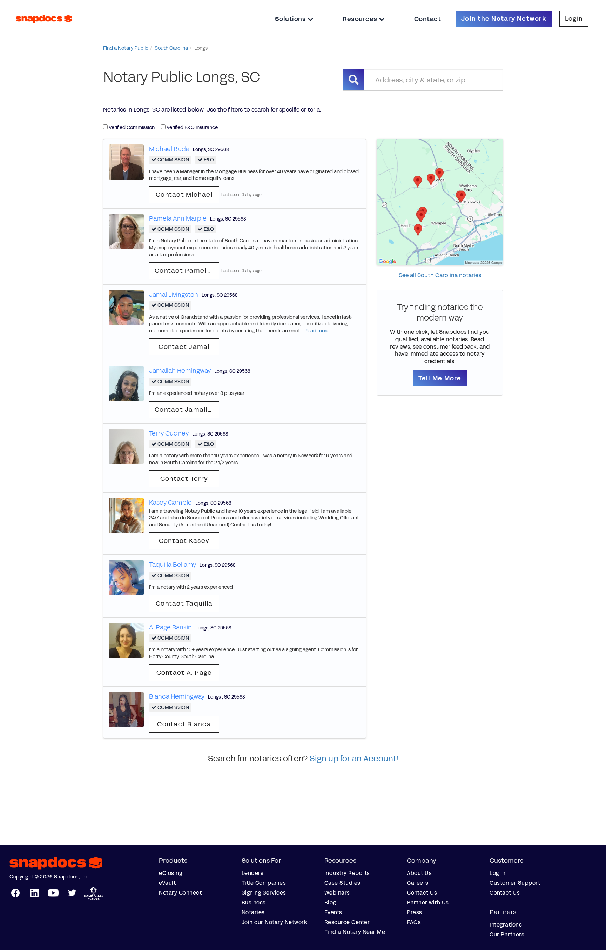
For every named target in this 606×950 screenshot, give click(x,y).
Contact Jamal (184, 346)
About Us (419, 873)
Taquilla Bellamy (172, 564)
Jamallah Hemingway (180, 370)
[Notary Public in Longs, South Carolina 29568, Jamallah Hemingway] (126, 383)
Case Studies (342, 883)
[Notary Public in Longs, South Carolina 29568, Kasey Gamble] (126, 515)
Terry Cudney (169, 433)
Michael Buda (169, 149)
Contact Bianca (184, 724)
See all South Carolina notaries (440, 275)
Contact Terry (184, 478)
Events (333, 912)
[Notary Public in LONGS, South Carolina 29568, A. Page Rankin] (126, 640)
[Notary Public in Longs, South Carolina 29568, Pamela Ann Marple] (126, 231)
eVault (167, 883)
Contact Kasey (184, 540)
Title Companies (264, 883)
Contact (427, 18)
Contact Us (422, 892)
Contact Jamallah (185, 409)
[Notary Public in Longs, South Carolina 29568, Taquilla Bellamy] (126, 577)
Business (254, 902)
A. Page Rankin (170, 627)
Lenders (253, 873)
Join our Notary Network (274, 922)
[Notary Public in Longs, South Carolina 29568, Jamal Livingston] (126, 307)
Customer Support (515, 883)
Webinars (337, 892)
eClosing (170, 873)
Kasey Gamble (170, 502)
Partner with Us (428, 902)
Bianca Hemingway (176, 696)
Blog (330, 902)
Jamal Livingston (173, 294)
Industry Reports (347, 873)
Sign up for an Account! (354, 758)
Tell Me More (440, 378)
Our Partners (507, 934)
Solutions (291, 18)
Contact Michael (184, 194)
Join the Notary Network (503, 18)
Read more (316, 331)
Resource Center (347, 922)
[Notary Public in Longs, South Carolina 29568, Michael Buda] (126, 161)
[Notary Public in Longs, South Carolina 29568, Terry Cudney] (126, 446)
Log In (497, 873)
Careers (418, 883)
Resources (361, 18)
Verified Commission (131, 127)
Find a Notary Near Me (354, 932)
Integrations (506, 924)
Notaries (253, 912)
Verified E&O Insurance (192, 127)
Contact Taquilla (184, 603)
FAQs (414, 922)
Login (574, 18)
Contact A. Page (184, 672)
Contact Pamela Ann (187, 270)
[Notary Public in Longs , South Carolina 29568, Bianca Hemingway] (126, 709)
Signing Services (264, 892)
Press (414, 912)
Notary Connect (180, 892)
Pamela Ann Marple (178, 218)
